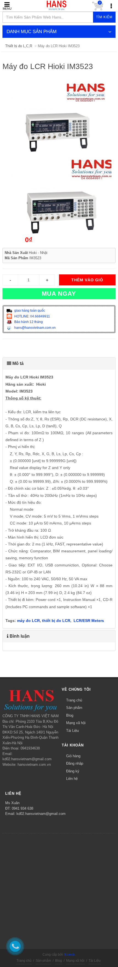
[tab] (59, 363)
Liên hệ (72, 779)
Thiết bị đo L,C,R (18, 46)
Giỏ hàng (73, 756)
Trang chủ (74, 700)
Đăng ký (72, 771)
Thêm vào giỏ (87, 280)
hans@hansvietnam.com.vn (34, 328)
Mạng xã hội (76, 723)
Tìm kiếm (104, 17)
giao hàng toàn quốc (29, 310)
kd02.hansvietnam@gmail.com (41, 814)
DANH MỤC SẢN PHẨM (32, 31)
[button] (59, 363)
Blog (69, 715)
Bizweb (69, 955)
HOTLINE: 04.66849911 (31, 316)
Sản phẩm (74, 708)
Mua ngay (59, 293)
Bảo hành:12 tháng (28, 322)
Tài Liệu (72, 730)
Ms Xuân (12, 803)
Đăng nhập (74, 763)
